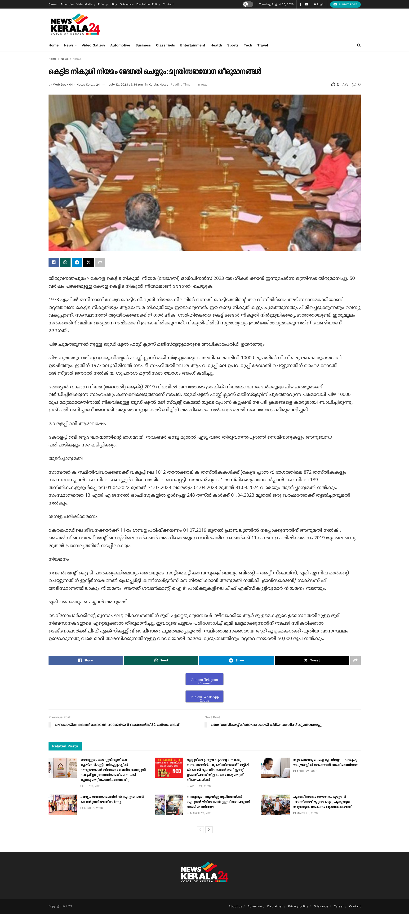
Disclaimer (275, 906)
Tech (248, 45)
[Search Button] (359, 45)
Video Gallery (85, 4)
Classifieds (165, 45)
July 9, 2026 (92, 786)
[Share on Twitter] (88, 262)
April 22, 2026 (306, 771)
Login (320, 4)
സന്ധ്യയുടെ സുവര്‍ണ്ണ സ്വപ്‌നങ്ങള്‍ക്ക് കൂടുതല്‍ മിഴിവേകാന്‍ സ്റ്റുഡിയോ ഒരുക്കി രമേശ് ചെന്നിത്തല (218, 802)
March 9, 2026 (307, 813)
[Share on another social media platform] (100, 262)
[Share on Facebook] (54, 262)
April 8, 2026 (93, 808)
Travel (262, 45)
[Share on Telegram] (77, 262)
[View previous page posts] (200, 829)
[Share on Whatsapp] (65, 262)
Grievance (126, 4)
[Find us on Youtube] (306, 4)
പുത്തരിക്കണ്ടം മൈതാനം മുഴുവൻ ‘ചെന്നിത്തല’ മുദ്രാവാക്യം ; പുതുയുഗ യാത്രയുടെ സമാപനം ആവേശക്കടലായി (322, 802)
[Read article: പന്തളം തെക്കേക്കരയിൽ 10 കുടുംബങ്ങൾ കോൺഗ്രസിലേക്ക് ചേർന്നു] (63, 805)
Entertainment (192, 45)
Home (54, 45)
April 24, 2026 (200, 786)
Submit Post (347, 4)
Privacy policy (107, 4)
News (69, 45)
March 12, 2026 (200, 813)
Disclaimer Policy (148, 4)
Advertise (67, 4)
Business (143, 45)
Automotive (120, 45)
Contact (168, 4)
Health (216, 45)
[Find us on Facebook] (300, 4)
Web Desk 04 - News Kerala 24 (76, 84)
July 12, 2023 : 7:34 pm (126, 84)
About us (235, 906)
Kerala (77, 58)
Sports (233, 45)
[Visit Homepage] (75, 24)
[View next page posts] (209, 829)
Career (53, 4)
